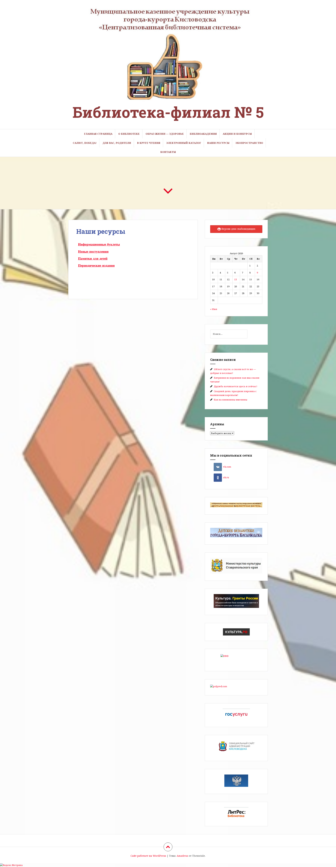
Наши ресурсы (218, 142)
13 (235, 279)
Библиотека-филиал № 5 (168, 112)
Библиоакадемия (203, 133)
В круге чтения (148, 142)
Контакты (168, 152)
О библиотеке (129, 133)
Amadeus (182, 855)
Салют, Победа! (85, 142)
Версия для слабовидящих (238, 228)
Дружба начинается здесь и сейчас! (235, 386)
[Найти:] (226, 334)
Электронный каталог (183, 142)
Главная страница (98, 133)
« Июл (213, 309)
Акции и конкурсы (237, 133)
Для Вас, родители (117, 142)
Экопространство (249, 142)
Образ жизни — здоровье (165, 133)
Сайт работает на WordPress (148, 855)
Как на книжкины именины (230, 399)
